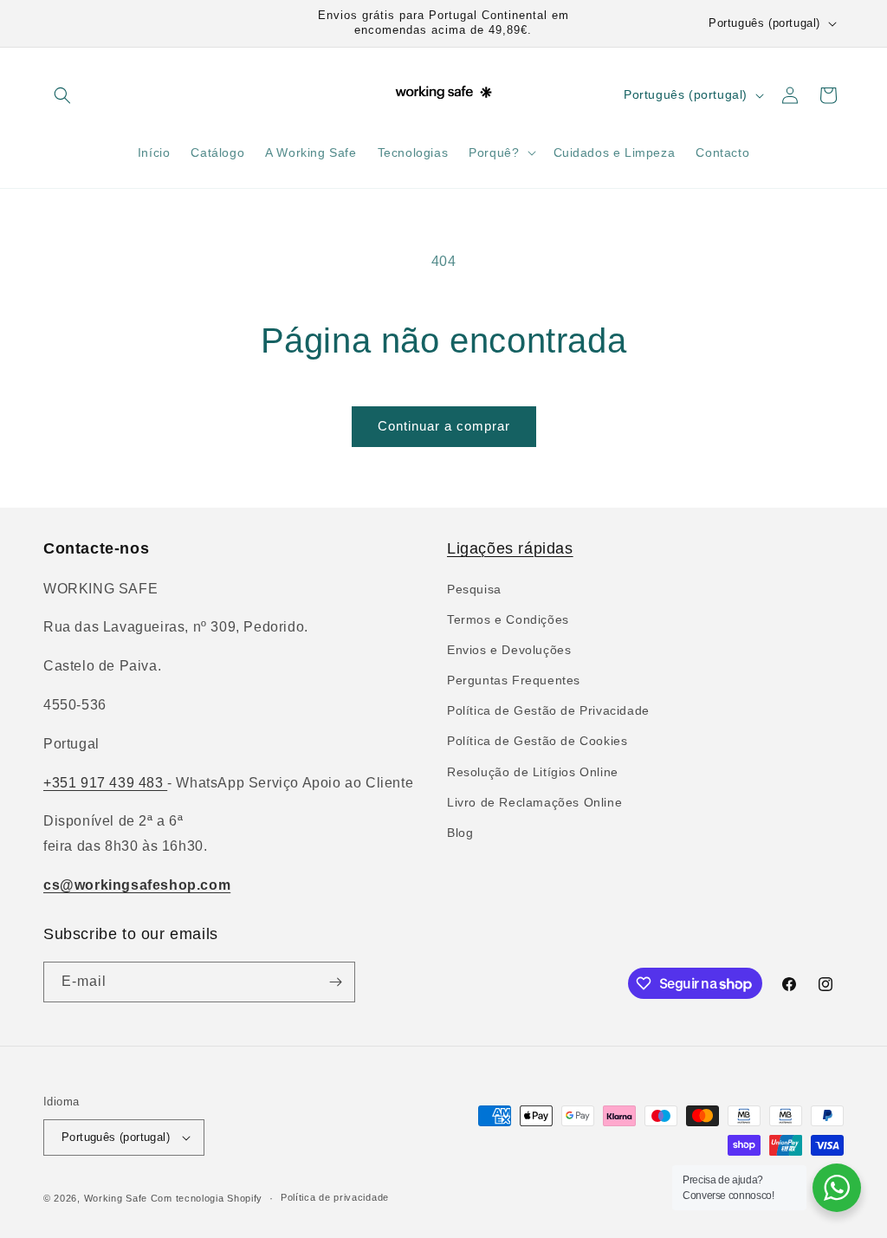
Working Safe (115, 1198)
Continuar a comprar (444, 425)
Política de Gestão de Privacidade (548, 710)
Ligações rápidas (510, 548)
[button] (62, 95)
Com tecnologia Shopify (206, 1198)
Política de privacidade (335, 1197)
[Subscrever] (335, 982)
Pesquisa (474, 589)
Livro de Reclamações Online (534, 802)
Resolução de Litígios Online (532, 772)
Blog (460, 832)
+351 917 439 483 (105, 782)
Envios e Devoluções (509, 650)
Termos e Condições (508, 619)
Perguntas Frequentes (513, 680)
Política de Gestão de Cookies (537, 741)
